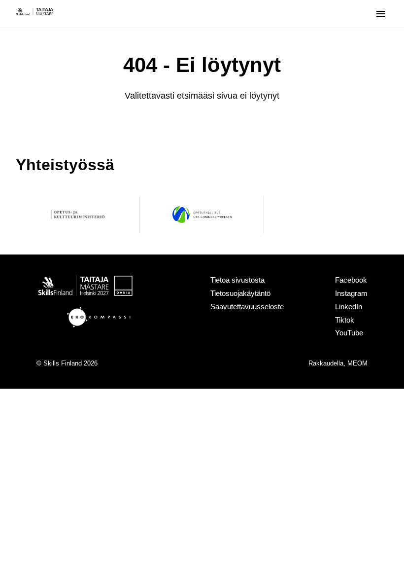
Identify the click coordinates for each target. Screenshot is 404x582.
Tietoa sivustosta (237, 280)
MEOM (357, 363)
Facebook (351, 280)
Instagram (351, 293)
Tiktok (344, 320)
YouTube (349, 332)
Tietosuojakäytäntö (240, 293)
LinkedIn (348, 306)
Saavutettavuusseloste (247, 306)
